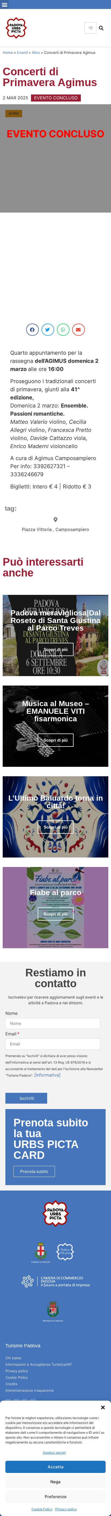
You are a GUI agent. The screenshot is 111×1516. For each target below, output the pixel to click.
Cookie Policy (42, 1509)
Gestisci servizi (54, 1452)
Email (10, 1034)
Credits (11, 1384)
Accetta (56, 1466)
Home (8, 52)
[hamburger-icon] (90, 28)
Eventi (22, 52)
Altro (36, 52)
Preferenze (56, 1496)
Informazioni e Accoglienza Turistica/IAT (38, 1364)
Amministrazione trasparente (29, 1390)
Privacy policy (66, 1509)
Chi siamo (13, 1358)
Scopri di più (56, 649)
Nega (55, 1481)
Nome (11, 1013)
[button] (103, 1407)
